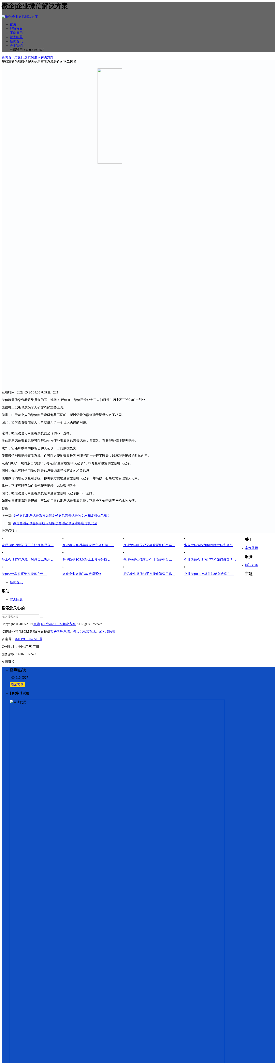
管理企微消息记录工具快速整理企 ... (28, 545)
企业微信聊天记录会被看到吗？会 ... (149, 545)
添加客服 (17, 684)
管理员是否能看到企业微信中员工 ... (149, 559)
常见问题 (16, 37)
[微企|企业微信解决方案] (20, 16)
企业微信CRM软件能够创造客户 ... (209, 574)
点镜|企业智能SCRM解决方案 (54, 624)
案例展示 (16, 32)
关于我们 (16, 45)
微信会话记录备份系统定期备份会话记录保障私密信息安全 (55, 523)
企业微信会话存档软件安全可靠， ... (88, 545)
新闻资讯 (16, 41)
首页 (13, 24)
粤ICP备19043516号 (28, 639)
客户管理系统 (60, 631)
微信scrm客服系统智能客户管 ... (24, 574)
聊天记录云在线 (84, 631)
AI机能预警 (107, 631)
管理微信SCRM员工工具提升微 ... (86, 559)
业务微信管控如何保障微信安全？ (208, 545)
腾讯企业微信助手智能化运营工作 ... (149, 574)
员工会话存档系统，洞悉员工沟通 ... (28, 559)
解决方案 (16, 28)
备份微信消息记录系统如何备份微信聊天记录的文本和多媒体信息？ (61, 515)
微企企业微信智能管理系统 (81, 574)
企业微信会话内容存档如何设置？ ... (210, 559)
